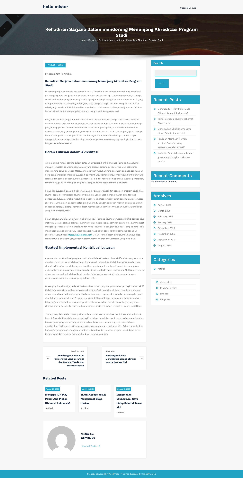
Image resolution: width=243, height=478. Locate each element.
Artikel (67, 73)
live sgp (164, 293)
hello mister (55, 6)
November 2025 (166, 234)
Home (83, 40)
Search (158, 63)
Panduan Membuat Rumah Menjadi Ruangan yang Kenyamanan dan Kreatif (172, 143)
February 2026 (165, 216)
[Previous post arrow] (48, 358)
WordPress (113, 474)
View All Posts (89, 446)
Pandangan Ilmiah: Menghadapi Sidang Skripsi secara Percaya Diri (120, 359)
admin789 (54, 73)
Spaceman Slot (188, 8)
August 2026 (164, 205)
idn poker (165, 299)
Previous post (77, 351)
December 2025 (166, 228)
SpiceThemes (149, 474)
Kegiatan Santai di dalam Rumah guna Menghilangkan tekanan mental (175, 157)
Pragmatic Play (168, 288)
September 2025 (167, 239)
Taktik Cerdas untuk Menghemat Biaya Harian (93, 399)
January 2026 (165, 222)
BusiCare (134, 474)
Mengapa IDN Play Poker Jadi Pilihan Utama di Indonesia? (57, 399)
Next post (110, 351)
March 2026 (164, 210)
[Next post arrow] (141, 358)
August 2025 (164, 245)
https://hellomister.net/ (80, 235)
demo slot (165, 282)
